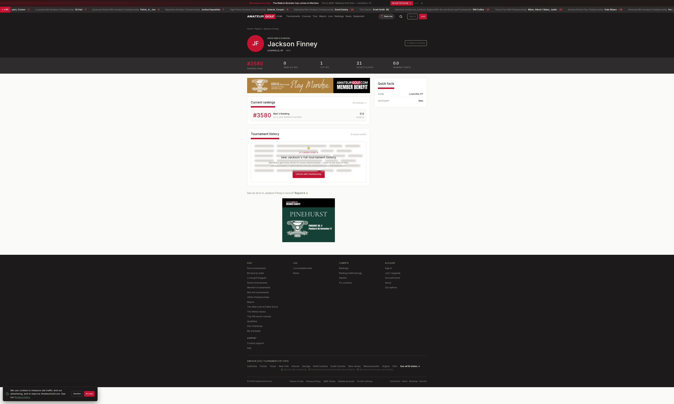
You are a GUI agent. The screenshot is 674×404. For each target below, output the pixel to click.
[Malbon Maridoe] (308, 85)
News (349, 16)
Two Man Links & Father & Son (262, 306)
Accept (89, 393)
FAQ (249, 348)
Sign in (412, 16)
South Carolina (338, 366)
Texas (273, 366)
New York (284, 366)
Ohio (394, 366)
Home (250, 29)
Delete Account (346, 381)
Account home (392, 278)
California (252, 366)
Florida (263, 366)
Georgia (306, 366)
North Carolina (320, 366)
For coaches (345, 282)
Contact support (255, 343)
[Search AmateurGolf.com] (400, 16)
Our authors (391, 287)
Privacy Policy (313, 381)
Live (330, 16)
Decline (77, 393)
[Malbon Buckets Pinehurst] (308, 220)
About (388, 282)
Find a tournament (256, 268)
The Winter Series (256, 311)
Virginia (386, 366)
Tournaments (293, 16)
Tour (315, 16)
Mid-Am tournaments (258, 292)
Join (423, 16)
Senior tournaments (257, 282)
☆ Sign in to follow (416, 43)
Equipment (358, 16)
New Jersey (354, 366)
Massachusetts (371, 366)
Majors (322, 16)
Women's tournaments (258, 287)
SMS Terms (329, 381)
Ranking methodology (350, 273)
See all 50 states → (410, 366)
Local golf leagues (256, 278)
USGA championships (258, 297)
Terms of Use (296, 381)
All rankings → (359, 103)
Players (258, 29)
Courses (306, 16)
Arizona (295, 366)
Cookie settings (365, 381)
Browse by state (255, 273)
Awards (343, 278)
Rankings (339, 16)
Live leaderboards (302, 268)
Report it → (301, 193)
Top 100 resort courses (259, 316)
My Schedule (254, 331)
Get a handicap (255, 326)
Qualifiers (252, 321)
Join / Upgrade (392, 273)
